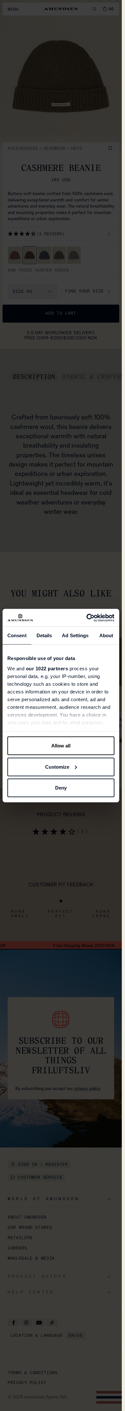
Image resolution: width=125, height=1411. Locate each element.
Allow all (61, 745)
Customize (57, 766)
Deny (61, 787)
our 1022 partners (47, 668)
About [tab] (106, 635)
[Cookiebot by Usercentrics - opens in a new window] (87, 617)
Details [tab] (44, 635)
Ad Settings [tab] (75, 635)
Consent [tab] (17, 635)
